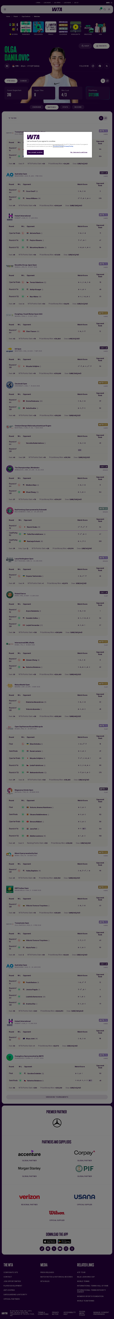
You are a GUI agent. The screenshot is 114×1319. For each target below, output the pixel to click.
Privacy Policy (68, 146)
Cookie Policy (58, 146)
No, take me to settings (78, 152)
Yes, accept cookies (35, 152)
